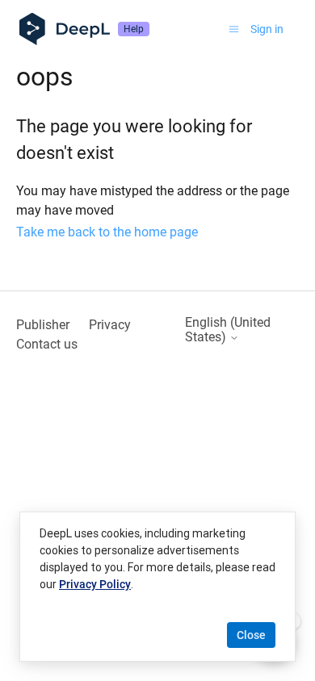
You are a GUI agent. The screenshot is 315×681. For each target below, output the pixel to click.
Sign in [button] (267, 29)
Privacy (110, 324)
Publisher (42, 324)
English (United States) (228, 330)
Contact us (47, 344)
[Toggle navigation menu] (234, 29)
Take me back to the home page (107, 232)
